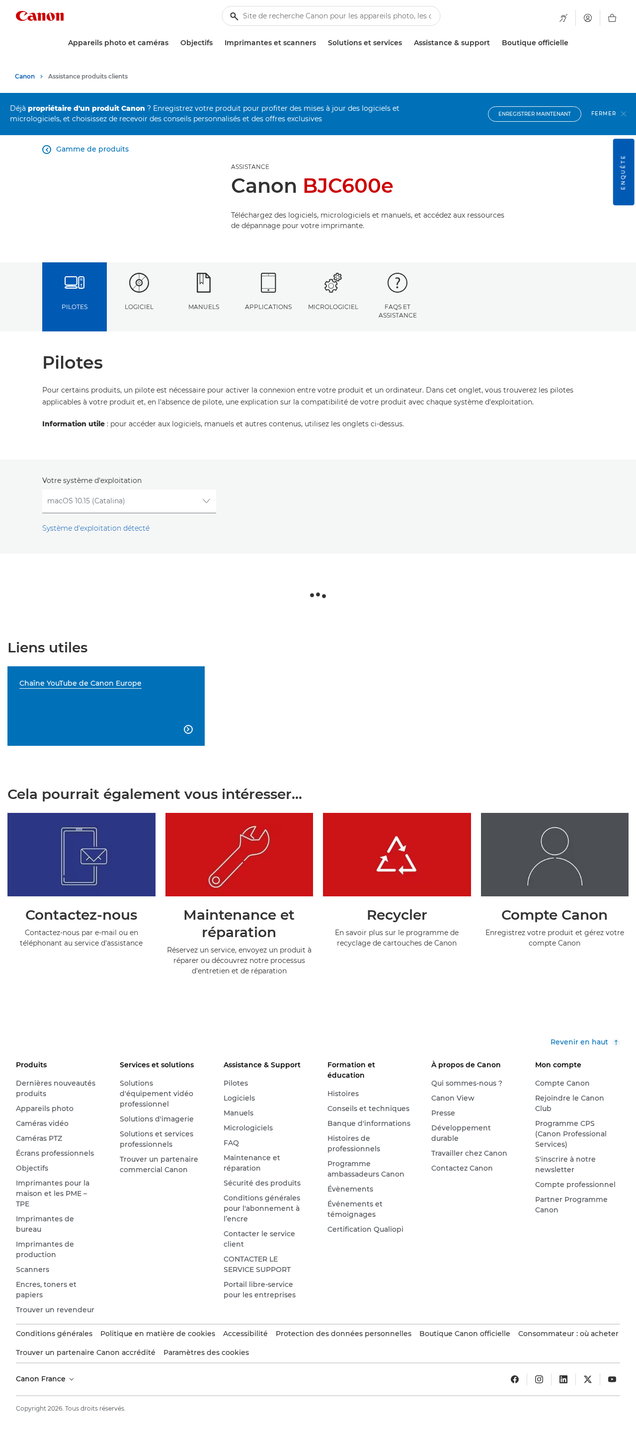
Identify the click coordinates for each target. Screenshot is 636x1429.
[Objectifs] (217, 43)
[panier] (612, 18)
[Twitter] (588, 1379)
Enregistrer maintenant (534, 114)
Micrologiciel (333, 307)
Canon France (42, 1378)
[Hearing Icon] (563, 18)
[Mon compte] (588, 18)
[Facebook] (515, 1379)
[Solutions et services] (406, 43)
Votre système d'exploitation (92, 480)
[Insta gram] (539, 1379)
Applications (268, 307)
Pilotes (74, 307)
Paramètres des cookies (206, 1352)
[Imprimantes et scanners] (320, 43)
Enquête (623, 172)
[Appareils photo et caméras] (172, 43)
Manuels (203, 307)
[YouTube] (612, 1379)
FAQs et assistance (398, 311)
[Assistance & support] (494, 43)
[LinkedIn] (563, 1379)
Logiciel (139, 307)
